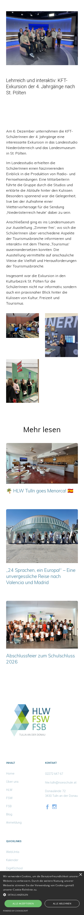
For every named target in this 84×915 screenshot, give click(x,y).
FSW (9, 798)
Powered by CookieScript (15, 910)
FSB (9, 806)
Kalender (12, 860)
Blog (9, 814)
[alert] (42, 893)
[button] (42, 895)
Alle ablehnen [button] (62, 903)
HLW (9, 790)
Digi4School (14, 868)
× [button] (80, 874)
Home (10, 773)
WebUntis (12, 852)
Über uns (12, 782)
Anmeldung (14, 822)
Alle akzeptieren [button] (23, 903)
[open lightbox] (22, 325)
